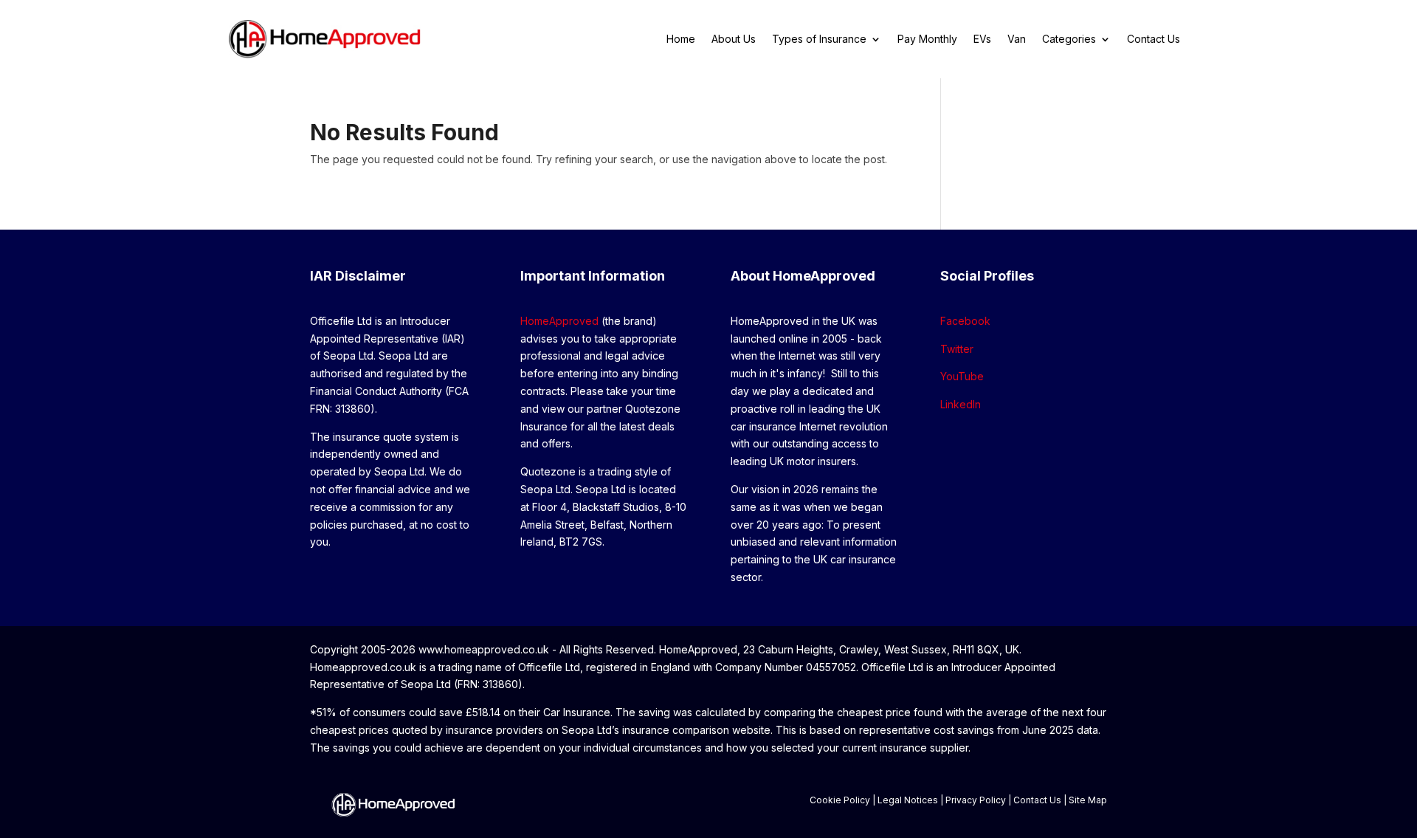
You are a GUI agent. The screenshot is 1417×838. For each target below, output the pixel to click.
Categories (1069, 39)
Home (680, 39)
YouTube (962, 376)
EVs (982, 39)
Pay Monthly (927, 39)
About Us (733, 39)
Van (1016, 39)
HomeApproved (559, 321)
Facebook (965, 321)
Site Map (1088, 800)
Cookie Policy (840, 800)
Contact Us (1153, 39)
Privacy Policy (975, 800)
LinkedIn (960, 404)
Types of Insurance (819, 39)
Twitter (956, 349)
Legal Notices (908, 800)
